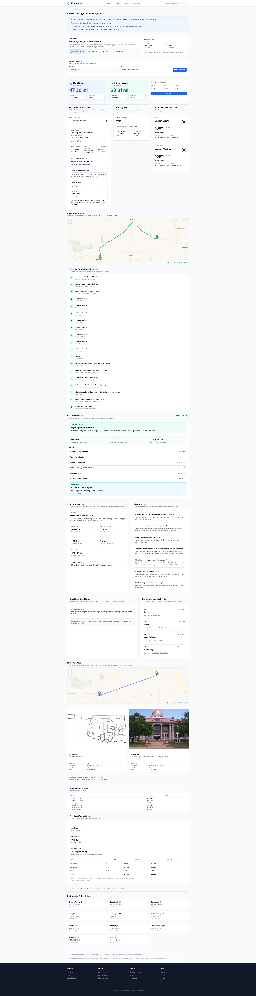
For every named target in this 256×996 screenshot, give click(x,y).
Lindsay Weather (163, 121)
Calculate (169, 93)
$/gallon (153, 85)
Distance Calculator (136, 972)
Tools (126, 3)
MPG (165, 85)
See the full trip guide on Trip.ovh (98, 955)
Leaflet (170, 262)
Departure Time (74, 117)
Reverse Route (78, 52)
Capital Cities (71, 978)
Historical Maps (103, 978)
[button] (157, 237)
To (122, 66)
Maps (118, 3)
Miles (177, 85)
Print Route (120, 52)
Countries (70, 972)
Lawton (136, 754)
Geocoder (133, 975)
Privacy (163, 978)
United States (77, 10)
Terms (163, 975)
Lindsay (95, 10)
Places (108, 3)
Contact (163, 981)
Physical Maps (103, 972)
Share (107, 52)
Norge (118, 121)
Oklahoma (87, 10)
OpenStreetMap (178, 262)
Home (69, 10)
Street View (133, 978)
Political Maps (102, 975)
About (163, 972)
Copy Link (94, 52)
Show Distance (179, 69)
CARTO (186, 262)
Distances (136, 3)
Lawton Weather (163, 149)
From (71, 66)
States (69, 975)
